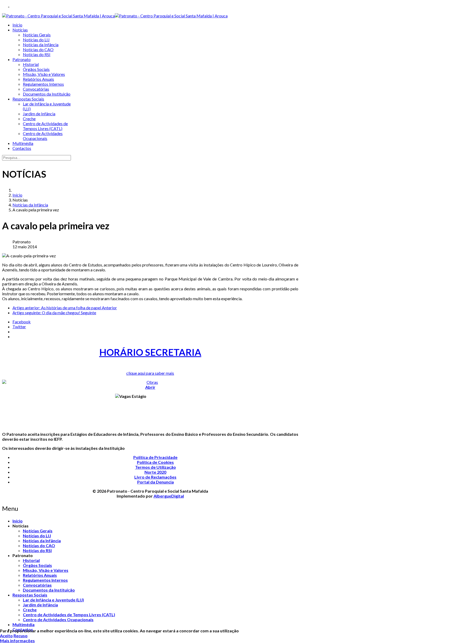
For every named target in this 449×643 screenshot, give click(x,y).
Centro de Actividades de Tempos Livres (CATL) (45, 126)
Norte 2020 (155, 472)
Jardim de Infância (39, 113)
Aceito (6, 635)
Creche (29, 118)
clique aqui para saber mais (150, 373)
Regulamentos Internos (43, 84)
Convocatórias (36, 88)
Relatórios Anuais (38, 79)
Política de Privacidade (155, 457)
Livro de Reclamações (155, 476)
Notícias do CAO (38, 49)
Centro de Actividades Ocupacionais (43, 136)
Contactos (21, 148)
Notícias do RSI (36, 54)
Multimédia (22, 143)
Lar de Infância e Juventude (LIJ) (53, 599)
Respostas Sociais (28, 98)
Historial (31, 64)
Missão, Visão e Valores (44, 74)
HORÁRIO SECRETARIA (150, 352)
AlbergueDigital (169, 495)
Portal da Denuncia (155, 481)
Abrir (150, 387)
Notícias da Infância (40, 44)
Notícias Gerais (37, 34)
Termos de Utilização (155, 467)
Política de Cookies (155, 462)
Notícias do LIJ (36, 39)
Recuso (21, 635)
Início (17, 24)
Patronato (21, 59)
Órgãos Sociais (36, 69)
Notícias (20, 29)
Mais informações (17, 640)
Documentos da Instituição (46, 93)
